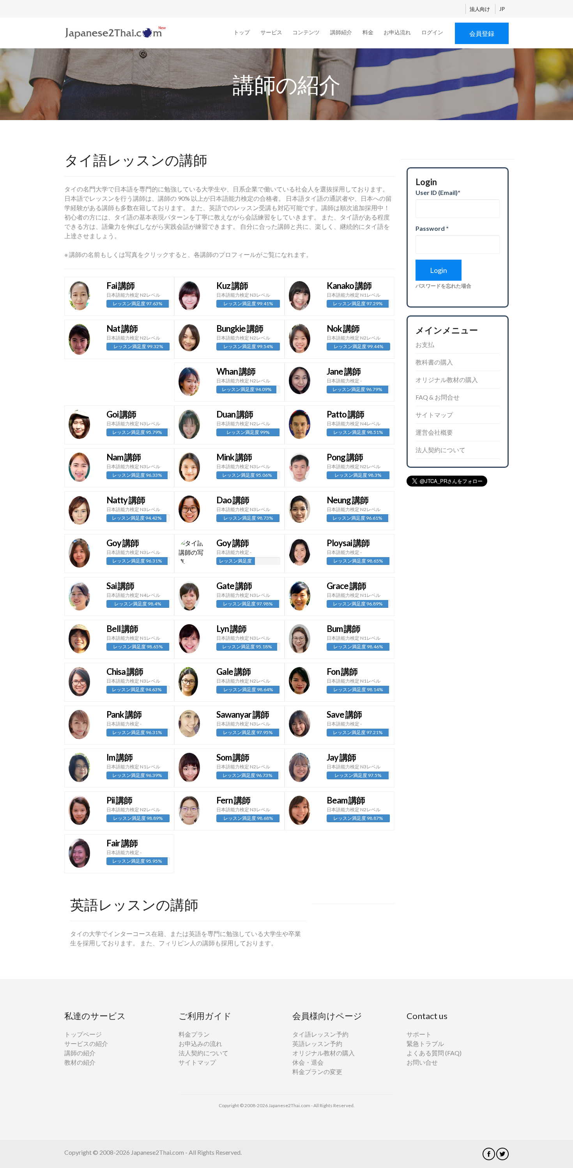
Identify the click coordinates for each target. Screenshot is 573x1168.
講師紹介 (341, 32)
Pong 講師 (345, 457)
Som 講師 (232, 757)
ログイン (432, 32)
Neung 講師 (347, 500)
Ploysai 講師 (348, 543)
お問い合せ (422, 1062)
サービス (271, 32)
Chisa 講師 (124, 671)
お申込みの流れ (200, 1043)
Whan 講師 (235, 371)
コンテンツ (306, 32)
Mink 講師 (234, 457)
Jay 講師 (341, 757)
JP (502, 9)
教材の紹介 (80, 1062)
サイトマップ (434, 414)
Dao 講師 (232, 500)
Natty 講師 (125, 500)
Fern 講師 (233, 800)
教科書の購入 (434, 362)
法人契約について (440, 449)
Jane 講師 (344, 371)
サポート (419, 1034)
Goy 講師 (122, 543)
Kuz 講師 (232, 285)
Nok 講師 (343, 328)
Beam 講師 (346, 800)
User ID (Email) (438, 192)
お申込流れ (397, 32)
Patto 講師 (345, 414)
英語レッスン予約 (317, 1043)
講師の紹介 (80, 1053)
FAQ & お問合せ (438, 397)
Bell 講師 (122, 628)
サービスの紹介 (86, 1043)
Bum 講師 (343, 628)
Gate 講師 (234, 585)
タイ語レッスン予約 (320, 1034)
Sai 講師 (120, 585)
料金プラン (194, 1034)
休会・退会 (308, 1062)
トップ (241, 32)
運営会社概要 (434, 432)
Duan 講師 (234, 414)
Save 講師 (344, 714)
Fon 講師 (342, 671)
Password (432, 228)
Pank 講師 (123, 714)
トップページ (83, 1034)
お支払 (425, 344)
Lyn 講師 (231, 628)
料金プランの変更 (317, 1071)
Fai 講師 (120, 285)
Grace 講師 (346, 585)
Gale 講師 (233, 671)
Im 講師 (119, 757)
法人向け (480, 9)
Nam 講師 (123, 457)
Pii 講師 (119, 800)
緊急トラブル (425, 1043)
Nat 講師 (122, 328)
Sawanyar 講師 (242, 714)
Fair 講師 (122, 843)
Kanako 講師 (349, 285)
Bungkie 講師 (239, 328)
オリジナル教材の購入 (447, 379)
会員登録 (481, 33)
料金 (368, 32)
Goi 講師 (121, 414)
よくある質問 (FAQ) (434, 1053)
